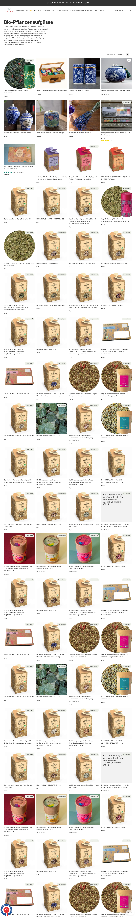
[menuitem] (102, 10)
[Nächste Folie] (64, 73)
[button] (120, 54)
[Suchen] (125, 10)
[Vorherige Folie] (39, 73)
